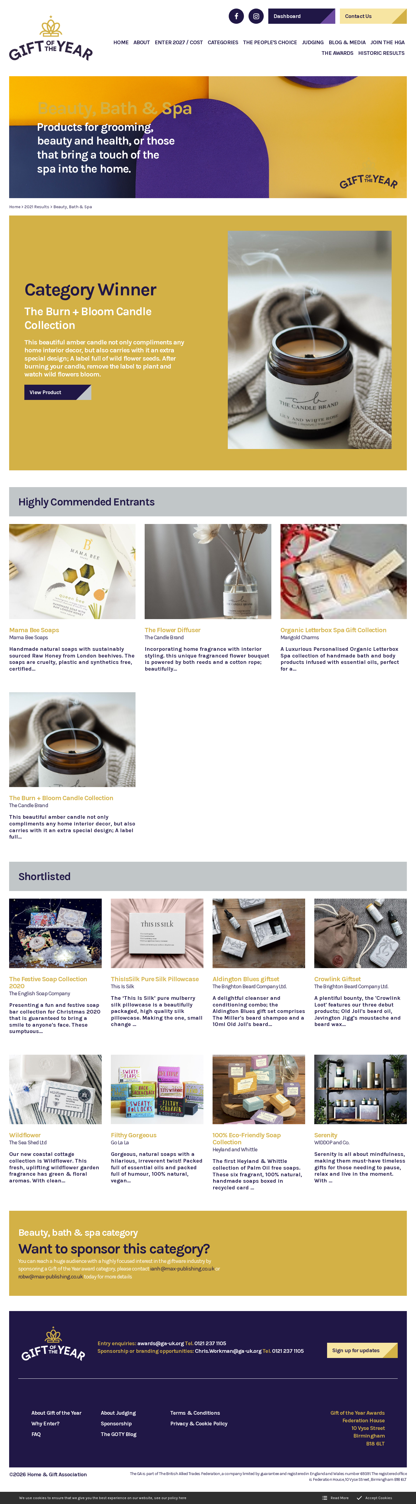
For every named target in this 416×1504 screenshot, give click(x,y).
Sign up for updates (355, 1350)
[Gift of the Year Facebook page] (236, 16)
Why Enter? (45, 1423)
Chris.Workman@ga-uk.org (228, 1351)
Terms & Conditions (195, 1413)
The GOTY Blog (118, 1434)
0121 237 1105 (210, 1343)
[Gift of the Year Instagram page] (256, 16)
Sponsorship (116, 1423)
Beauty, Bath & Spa (72, 206)
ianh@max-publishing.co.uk (182, 1268)
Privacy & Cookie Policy (198, 1423)
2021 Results (36, 206)
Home (14, 206)
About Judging (118, 1413)
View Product (45, 392)
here (182, 1498)
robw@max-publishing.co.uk (50, 1276)
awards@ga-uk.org (160, 1343)
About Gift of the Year (56, 1413)
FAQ (36, 1434)
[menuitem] (121, 42)
